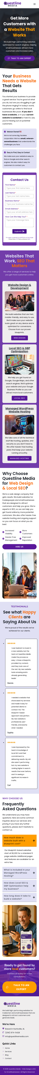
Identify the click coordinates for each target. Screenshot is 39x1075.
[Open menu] (34, 4)
